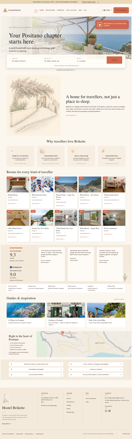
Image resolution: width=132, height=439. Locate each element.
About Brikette (71, 115)
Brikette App (70, 412)
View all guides (119, 299)
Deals (80, 10)
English (108, 10)
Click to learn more (90, 2)
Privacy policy (29, 434)
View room (12, 203)
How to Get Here (71, 10)
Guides (69, 405)
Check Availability (121, 10)
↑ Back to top (126, 434)
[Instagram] (106, 411)
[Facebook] (109, 411)
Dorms (42, 10)
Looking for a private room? (66, 70)
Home (35, 10)
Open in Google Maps (50, 405)
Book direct (7, 424)
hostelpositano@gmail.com (115, 398)
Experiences (60, 10)
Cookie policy (39, 434)
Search (114, 60)
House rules (19, 434)
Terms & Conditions (8, 434)
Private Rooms (50, 10)
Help (85, 10)
